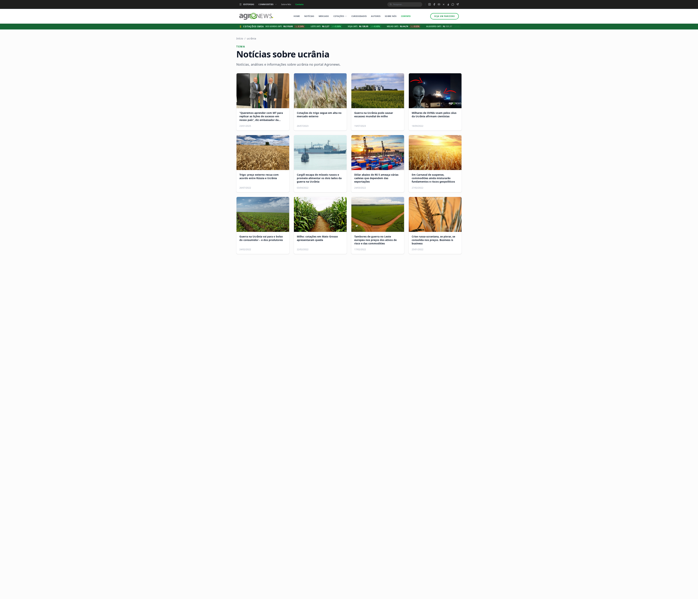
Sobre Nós (286, 4)
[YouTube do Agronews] (439, 4)
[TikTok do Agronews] (448, 4)
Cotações (338, 16)
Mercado (324, 16)
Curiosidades (359, 16)
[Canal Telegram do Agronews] (457, 4)
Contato (299, 4)
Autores (375, 16)
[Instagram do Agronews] (429, 4)
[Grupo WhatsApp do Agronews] (453, 4)
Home (297, 16)
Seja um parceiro (444, 16)
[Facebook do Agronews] (434, 4)
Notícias (309, 16)
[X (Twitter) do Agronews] (443, 4)
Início (239, 38)
